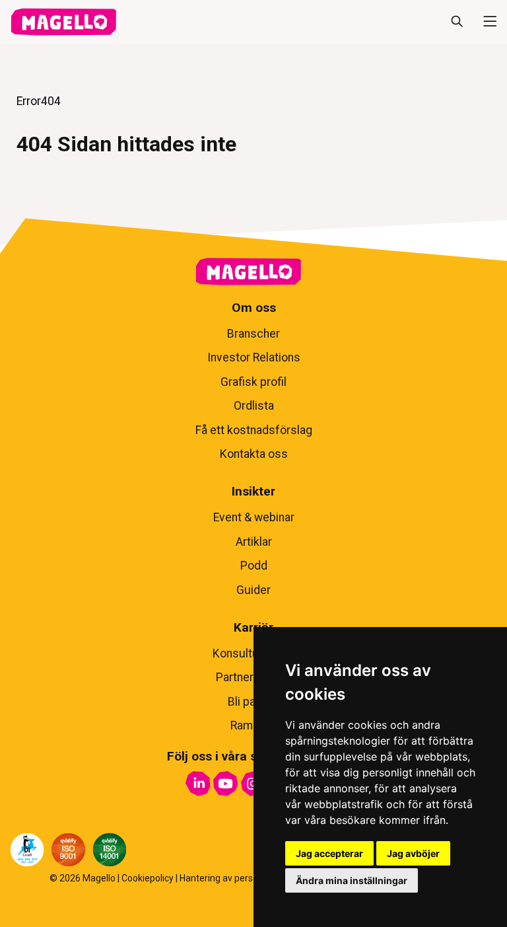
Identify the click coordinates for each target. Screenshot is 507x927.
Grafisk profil (253, 382)
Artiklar (254, 541)
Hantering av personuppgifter (241, 878)
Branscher (253, 333)
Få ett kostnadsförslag (253, 430)
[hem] (63, 21)
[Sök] (457, 22)
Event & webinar (253, 517)
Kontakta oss (254, 454)
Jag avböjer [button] (413, 853)
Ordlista (254, 405)
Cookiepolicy (147, 878)
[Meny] (484, 21)
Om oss (254, 307)
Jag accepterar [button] (329, 853)
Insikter (253, 491)
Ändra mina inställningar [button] (351, 880)
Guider (253, 590)
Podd (253, 565)
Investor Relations (253, 357)
